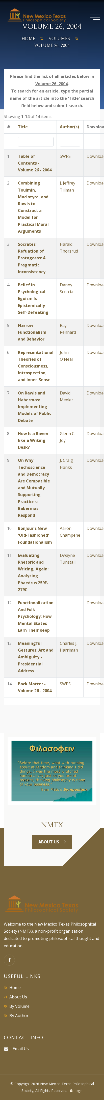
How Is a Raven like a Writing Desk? (33, 440)
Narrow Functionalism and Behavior (32, 332)
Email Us (21, 1048)
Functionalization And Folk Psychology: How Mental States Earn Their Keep (36, 616)
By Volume (19, 1006)
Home (15, 987)
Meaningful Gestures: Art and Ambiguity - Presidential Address (36, 657)
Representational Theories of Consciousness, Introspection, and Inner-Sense (36, 366)
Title (23, 127)
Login (77, 1090)
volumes (59, 38)
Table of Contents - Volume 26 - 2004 (34, 163)
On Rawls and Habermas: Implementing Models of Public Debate (34, 406)
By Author (19, 1015)
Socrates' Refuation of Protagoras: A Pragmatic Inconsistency (32, 257)
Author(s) (69, 127)
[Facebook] (9, 960)
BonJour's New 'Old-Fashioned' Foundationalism (35, 535)
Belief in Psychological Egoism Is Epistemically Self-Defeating (33, 298)
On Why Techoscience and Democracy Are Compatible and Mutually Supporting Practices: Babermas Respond (34, 487)
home (28, 38)
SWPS (65, 156)
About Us (18, 997)
